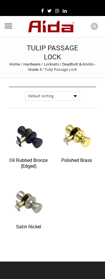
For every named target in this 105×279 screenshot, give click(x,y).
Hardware (32, 64)
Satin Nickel (28, 226)
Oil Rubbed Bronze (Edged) (28, 163)
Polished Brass (76, 160)
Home (14, 64)
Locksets (51, 64)
